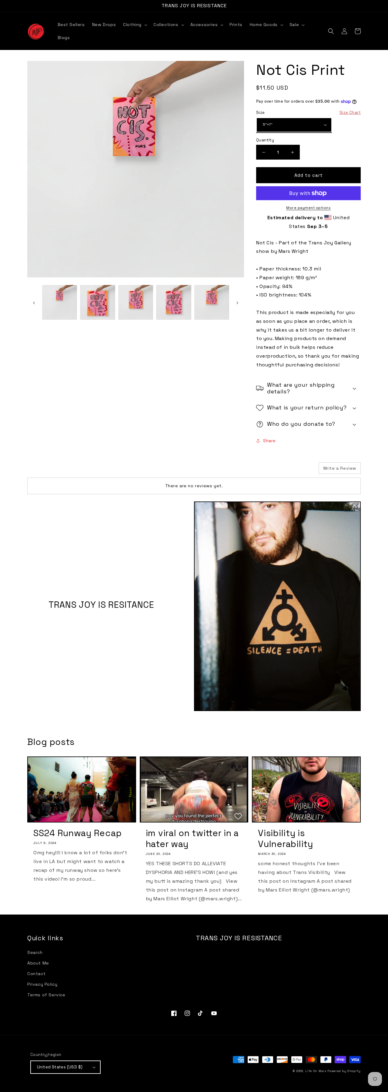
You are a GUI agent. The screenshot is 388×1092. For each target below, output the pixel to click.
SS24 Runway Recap (77, 833)
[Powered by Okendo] (54, 470)
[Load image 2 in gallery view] (97, 302)
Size (308, 112)
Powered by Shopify (344, 1071)
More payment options (308, 207)
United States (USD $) (59, 1067)
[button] (134, 24)
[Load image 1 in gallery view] (59, 302)
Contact (36, 973)
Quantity (265, 140)
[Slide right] (237, 302)
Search (35, 952)
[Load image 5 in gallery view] (211, 302)
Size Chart (350, 112)
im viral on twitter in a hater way (192, 838)
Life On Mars (315, 1071)
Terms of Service (46, 995)
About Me (38, 963)
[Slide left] (34, 302)
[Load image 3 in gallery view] (135, 302)
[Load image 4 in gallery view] (173, 302)
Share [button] (269, 440)
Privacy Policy (42, 984)
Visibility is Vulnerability (285, 838)
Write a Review (339, 468)
